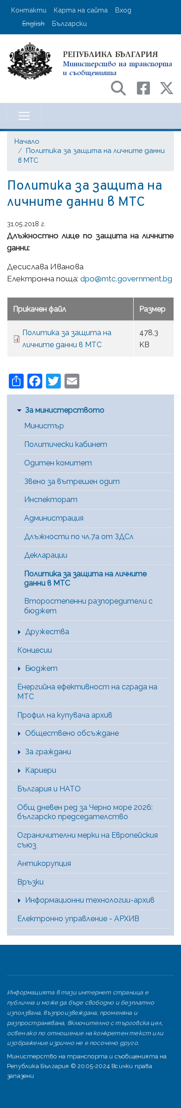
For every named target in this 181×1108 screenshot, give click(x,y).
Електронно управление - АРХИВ (78, 918)
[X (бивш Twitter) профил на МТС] (166, 87)
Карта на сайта (81, 10)
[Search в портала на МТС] (123, 87)
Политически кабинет (65, 444)
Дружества (47, 631)
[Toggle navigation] (24, 116)
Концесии (34, 650)
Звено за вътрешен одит (72, 481)
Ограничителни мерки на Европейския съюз (87, 840)
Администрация (54, 518)
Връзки (30, 882)
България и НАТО (49, 788)
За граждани (48, 751)
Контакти (28, 10)
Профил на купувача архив (64, 715)
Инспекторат (51, 499)
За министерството (64, 410)
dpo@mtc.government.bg (126, 278)
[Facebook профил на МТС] (148, 87)
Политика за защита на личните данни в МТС (85, 578)
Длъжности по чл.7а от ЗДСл (79, 536)
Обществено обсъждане (72, 733)
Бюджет (41, 668)
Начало (26, 141)
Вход (123, 10)
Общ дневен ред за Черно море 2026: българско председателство (85, 812)
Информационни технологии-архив (90, 900)
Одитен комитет (58, 462)
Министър (44, 425)
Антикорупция (44, 863)
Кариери (40, 770)
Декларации (45, 555)
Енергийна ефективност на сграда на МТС (87, 691)
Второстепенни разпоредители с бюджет (88, 606)
